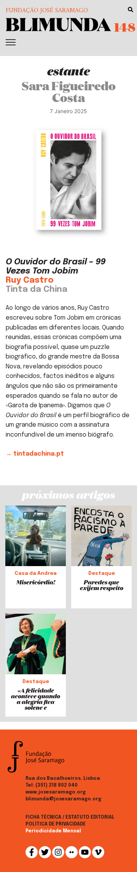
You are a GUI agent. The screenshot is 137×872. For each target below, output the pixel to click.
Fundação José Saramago (47, 10)
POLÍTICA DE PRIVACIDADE (55, 824)
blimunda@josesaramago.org (63, 799)
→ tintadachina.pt (35, 454)
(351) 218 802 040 (56, 785)
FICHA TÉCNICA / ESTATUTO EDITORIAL (70, 817)
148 (124, 26)
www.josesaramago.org (55, 792)
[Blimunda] (58, 23)
